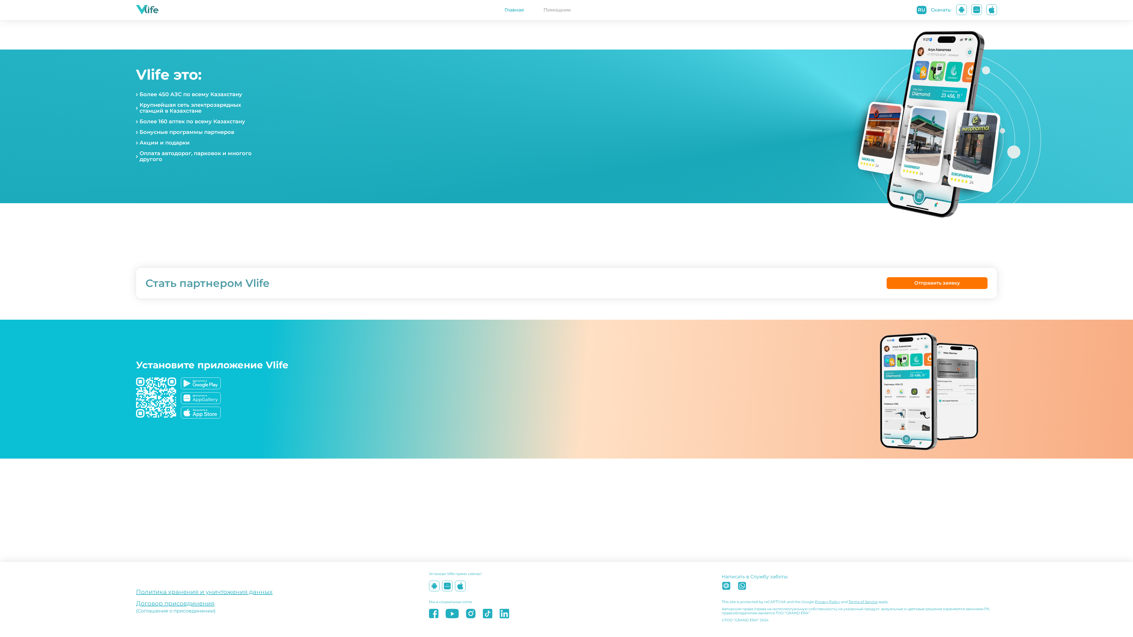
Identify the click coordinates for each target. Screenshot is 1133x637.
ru (921, 10)
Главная (514, 10)
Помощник (557, 10)
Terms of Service (863, 602)
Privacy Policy (827, 602)
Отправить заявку (937, 283)
